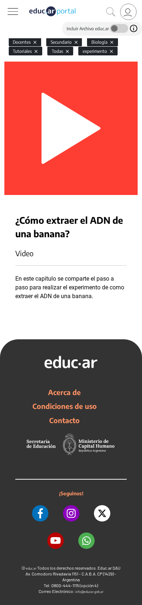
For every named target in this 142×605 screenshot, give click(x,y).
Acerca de (64, 392)
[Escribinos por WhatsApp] (86, 541)
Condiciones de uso (64, 406)
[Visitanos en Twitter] (102, 513)
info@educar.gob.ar (89, 592)
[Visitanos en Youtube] (55, 541)
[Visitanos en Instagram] (71, 513)
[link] (128, 12)
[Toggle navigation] (6, 4)
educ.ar (31, 568)
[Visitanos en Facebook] (40, 513)
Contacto (64, 420)
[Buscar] (110, 12)
